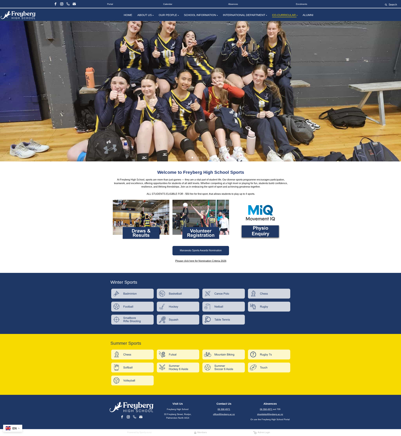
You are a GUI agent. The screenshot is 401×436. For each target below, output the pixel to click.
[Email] (74, 4)
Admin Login (263, 432)
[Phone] (68, 4)
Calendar (167, 4)
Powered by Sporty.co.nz (139, 432)
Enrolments (301, 4)
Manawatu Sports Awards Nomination (201, 250)
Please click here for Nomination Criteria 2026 (200, 261)
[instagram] (62, 4)
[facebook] (55, 4)
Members (201, 432)
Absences (233, 4)
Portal (110, 4)
